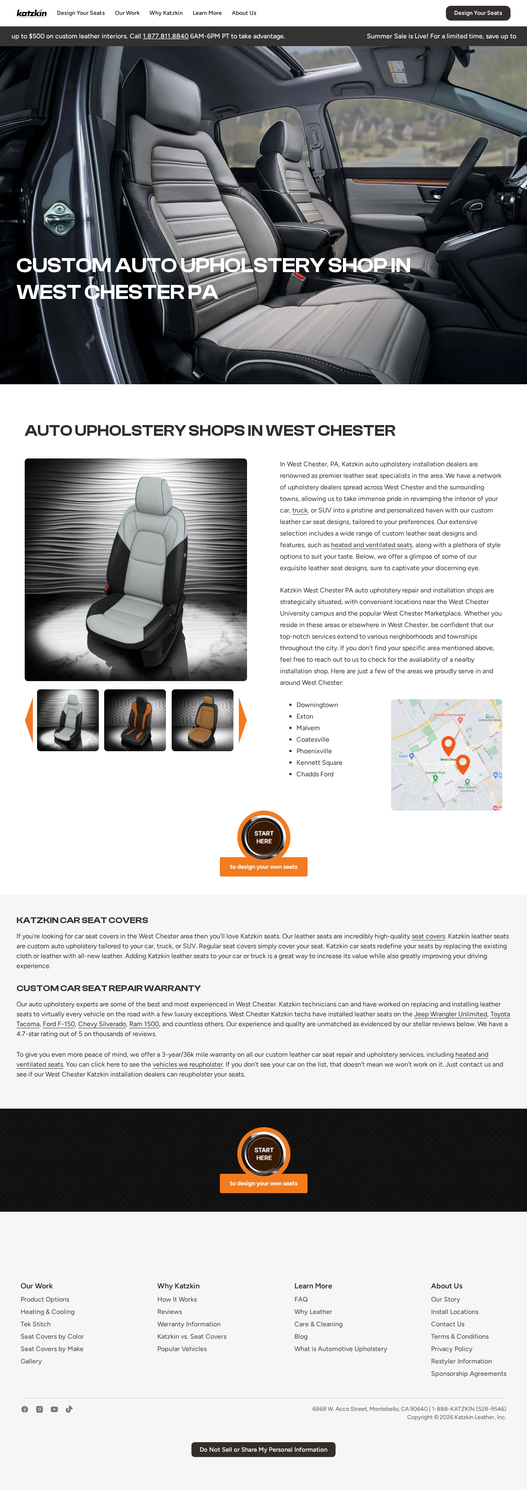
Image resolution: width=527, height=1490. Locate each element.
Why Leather (313, 1312)
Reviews (169, 1312)
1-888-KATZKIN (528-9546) (469, 1408)
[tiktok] (69, 1413)
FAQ (301, 1299)
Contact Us (447, 1324)
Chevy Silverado (102, 1024)
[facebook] (25, 1413)
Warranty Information (189, 1324)
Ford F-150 (59, 1024)
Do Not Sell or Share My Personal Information (263, 1449)
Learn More (207, 12)
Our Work (127, 12)
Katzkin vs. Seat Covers (191, 1336)
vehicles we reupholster (188, 1064)
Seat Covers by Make (52, 1349)
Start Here (263, 844)
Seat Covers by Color (52, 1336)
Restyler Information (461, 1361)
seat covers (428, 936)
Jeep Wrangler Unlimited (450, 1014)
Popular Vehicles (182, 1349)
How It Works (177, 1299)
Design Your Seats (81, 12)
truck (300, 510)
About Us (244, 12)
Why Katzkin (166, 12)
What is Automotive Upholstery (340, 1349)
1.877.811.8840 (63, 36)
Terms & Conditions (460, 1336)
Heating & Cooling (48, 1312)
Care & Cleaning (318, 1324)
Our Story (445, 1299)
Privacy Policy (452, 1349)
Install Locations (454, 1312)
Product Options (45, 1299)
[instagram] (39, 1413)
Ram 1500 (144, 1024)
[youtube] (54, 1413)
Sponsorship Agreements (468, 1373)
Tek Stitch (36, 1324)
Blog (301, 1336)
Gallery (31, 1361)
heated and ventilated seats (371, 545)
